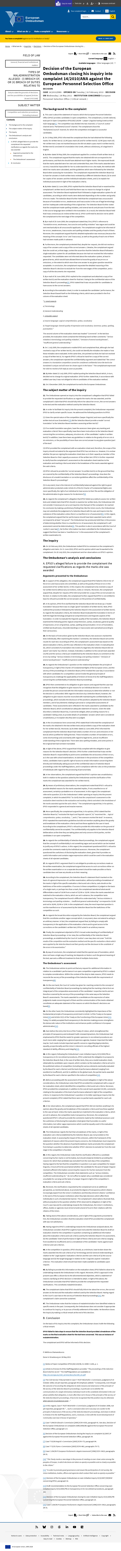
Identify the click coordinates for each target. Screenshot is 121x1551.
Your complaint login (79, 11)
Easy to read (66, 3)
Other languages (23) (105, 63)
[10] (49, 1017)
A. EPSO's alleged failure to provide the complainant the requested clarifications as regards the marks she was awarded (24, 146)
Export (70, 54)
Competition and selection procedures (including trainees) (23, 113)
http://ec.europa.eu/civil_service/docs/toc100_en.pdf (64, 1375)
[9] (49, 1006)
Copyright (105, 1536)
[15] (99, 1295)
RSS (76, 1539)
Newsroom (62, 31)
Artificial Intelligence (90, 1536)
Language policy (74, 1536)
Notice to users (16, 1536)
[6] (73, 526)
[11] (109, 1017)
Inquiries (27, 46)
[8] (55, 980)
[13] (77, 1049)
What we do (22, 31)
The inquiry (13, 132)
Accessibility (45, 1536)
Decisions (37, 46)
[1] (56, 123)
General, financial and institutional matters (24, 63)
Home (7, 46)
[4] (85, 494)
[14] (98, 1075)
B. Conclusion (16, 163)
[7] (58, 529)
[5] (103, 514)
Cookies (59, 1539)
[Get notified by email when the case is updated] (109, 53)
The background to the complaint (21, 125)
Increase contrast (108, 3)
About (8, 31)
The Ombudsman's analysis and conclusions (20, 136)
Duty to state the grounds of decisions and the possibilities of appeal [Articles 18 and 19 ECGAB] (22, 95)
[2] (68, 282)
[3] (70, 420)
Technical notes (58, 1536)
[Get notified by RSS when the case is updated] (114, 53)
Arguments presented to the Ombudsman (23, 154)
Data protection (31, 1536)
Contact (98, 11)
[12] (56, 1026)
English (110, 11)
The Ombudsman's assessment (24, 159)
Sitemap (69, 1539)
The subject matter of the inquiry (20, 128)
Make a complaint (42, 31)
